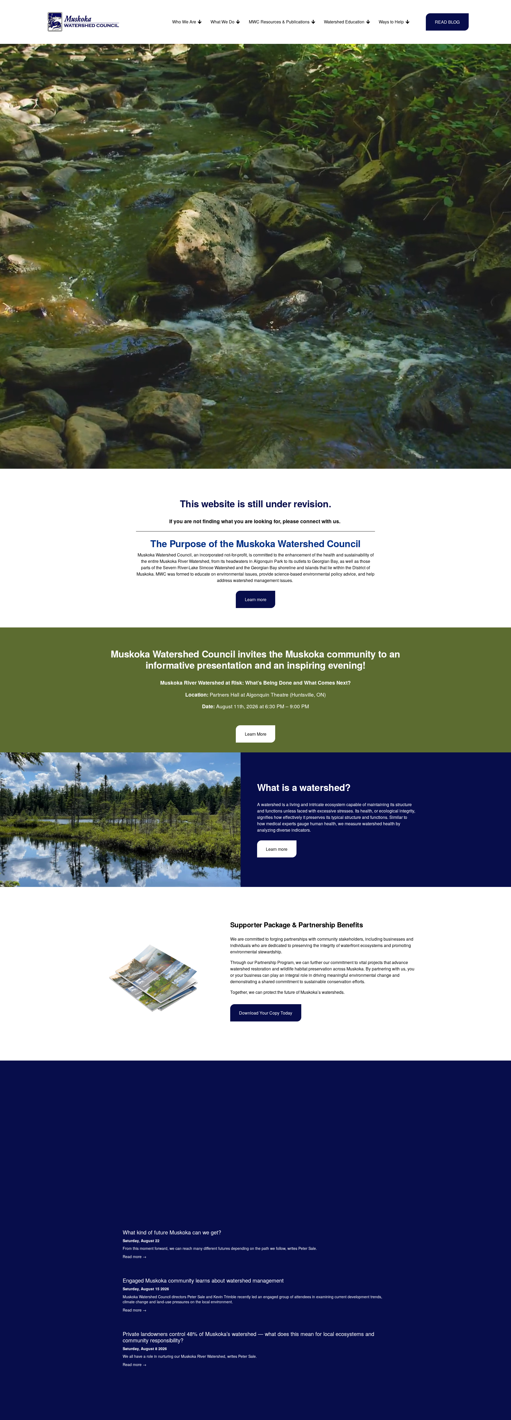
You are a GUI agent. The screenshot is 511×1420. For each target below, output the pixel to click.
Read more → (134, 1256)
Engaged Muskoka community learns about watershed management (203, 1280)
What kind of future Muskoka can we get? (172, 1232)
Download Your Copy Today (265, 1013)
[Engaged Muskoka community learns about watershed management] (255, 1270)
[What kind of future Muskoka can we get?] (220, 1222)
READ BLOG (447, 22)
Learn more (255, 599)
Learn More (255, 734)
